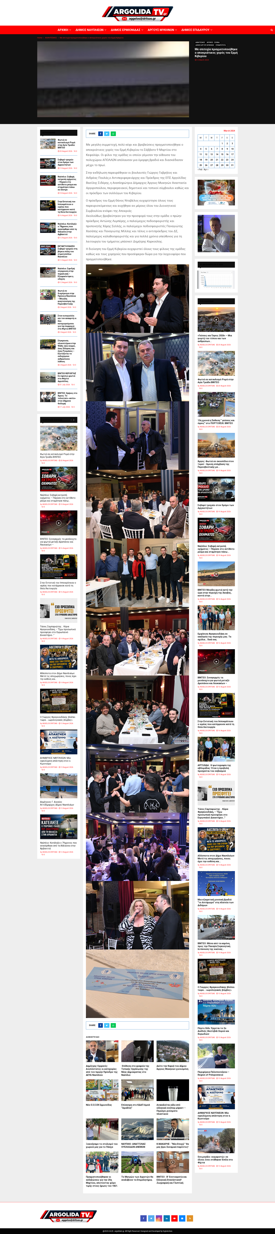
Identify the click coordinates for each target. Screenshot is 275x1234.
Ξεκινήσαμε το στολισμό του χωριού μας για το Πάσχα (102, 1145)
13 (211, 154)
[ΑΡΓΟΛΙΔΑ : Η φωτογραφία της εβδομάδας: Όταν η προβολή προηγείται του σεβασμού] (216, 749)
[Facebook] (143, 1218)
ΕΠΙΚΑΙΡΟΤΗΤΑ (221, 45)
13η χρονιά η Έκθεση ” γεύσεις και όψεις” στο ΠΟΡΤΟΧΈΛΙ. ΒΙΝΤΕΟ (216, 422)
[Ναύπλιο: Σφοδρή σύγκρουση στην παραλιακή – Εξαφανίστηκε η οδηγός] (48, 272)
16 (227, 154)
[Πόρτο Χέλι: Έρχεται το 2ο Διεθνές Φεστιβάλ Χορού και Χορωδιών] (216, 1012)
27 (211, 165)
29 (222, 165)
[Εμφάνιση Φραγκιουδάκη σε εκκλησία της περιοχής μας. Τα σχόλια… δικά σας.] (216, 617)
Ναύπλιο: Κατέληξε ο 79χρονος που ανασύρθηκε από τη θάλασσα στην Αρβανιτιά (67, 229)
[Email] (182, 1218)
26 (206, 165)
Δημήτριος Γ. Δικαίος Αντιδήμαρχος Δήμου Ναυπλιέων (57, 803)
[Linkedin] (167, 1218)
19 (206, 160)
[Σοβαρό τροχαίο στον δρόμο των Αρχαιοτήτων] (48, 163)
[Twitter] (151, 1218)
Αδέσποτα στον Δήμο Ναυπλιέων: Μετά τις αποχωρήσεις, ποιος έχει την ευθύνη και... (58, 676)
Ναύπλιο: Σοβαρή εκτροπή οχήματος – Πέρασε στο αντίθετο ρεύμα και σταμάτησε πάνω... (57, 498)
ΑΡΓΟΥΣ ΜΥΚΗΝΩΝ (222, 2)
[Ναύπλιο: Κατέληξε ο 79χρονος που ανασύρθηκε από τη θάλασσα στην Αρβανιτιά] (48, 228)
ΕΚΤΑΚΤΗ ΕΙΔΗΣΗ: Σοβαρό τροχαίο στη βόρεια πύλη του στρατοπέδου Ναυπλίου (67, 251)
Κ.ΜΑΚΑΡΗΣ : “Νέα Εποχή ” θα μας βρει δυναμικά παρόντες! (173, 1145)
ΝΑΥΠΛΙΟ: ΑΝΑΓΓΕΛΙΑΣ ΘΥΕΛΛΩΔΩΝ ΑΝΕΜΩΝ (133, 1145)
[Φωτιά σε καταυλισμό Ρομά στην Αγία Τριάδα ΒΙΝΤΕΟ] (48, 144)
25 (201, 165)
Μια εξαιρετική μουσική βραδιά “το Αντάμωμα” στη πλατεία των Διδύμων (216, 902)
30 (227, 165)
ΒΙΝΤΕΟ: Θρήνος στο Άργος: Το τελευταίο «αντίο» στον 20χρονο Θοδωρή (67, 398)
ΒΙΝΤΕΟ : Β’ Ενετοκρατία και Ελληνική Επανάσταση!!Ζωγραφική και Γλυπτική (172, 1179)
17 (232, 154)
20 (211, 160)
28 (217, 165)
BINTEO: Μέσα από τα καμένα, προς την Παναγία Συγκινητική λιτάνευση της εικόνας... (214, 946)
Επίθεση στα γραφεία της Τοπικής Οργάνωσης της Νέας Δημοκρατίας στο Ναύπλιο (135, 1070)
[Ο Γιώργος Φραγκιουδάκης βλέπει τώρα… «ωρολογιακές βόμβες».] (58, 701)
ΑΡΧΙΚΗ (172, 2)
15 (222, 154)
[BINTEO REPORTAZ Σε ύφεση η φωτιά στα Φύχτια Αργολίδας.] (48, 377)
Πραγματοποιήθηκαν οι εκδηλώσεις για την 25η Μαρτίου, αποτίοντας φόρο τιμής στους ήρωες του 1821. (102, 1181)
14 (217, 154)
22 (222, 160)
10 (232, 149)
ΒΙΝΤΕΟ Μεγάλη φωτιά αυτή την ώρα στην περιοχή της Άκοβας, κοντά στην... (215, 593)
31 (232, 165)
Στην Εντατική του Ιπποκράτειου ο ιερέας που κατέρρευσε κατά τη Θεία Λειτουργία (67, 206)
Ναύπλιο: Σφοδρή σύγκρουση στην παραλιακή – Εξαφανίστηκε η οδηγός (66, 273)
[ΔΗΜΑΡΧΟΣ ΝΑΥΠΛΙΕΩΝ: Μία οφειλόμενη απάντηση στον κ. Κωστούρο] (58, 742)
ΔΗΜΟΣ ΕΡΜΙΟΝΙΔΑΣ (204, 2)
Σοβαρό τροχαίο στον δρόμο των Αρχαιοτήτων (65, 162)
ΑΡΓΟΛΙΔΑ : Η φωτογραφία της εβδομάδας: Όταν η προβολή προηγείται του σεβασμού (214, 768)
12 (206, 154)
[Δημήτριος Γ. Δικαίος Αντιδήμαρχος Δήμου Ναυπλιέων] (58, 785)
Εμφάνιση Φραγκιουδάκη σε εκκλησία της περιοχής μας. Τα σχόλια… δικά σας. (214, 636)
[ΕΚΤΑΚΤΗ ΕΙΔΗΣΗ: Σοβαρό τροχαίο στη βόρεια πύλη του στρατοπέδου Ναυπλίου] (48, 250)
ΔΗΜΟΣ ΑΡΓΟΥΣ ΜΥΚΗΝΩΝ (205, 45)
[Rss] (190, 1218)
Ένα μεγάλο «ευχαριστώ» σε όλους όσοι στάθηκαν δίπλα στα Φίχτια (215, 1159)
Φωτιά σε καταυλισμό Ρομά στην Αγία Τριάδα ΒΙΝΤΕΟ (57, 455)
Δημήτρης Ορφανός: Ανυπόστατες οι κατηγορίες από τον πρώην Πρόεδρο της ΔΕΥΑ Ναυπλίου (102, 1070)
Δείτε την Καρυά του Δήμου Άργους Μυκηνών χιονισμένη (172, 1067)
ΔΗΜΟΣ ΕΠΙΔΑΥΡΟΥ (240, 2)
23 (227, 160)
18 (201, 160)
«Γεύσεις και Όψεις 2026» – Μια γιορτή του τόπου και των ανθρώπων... (215, 338)
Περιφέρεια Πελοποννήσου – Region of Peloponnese (213, 1073)
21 (217, 160)
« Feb (200, 169)
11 (201, 154)
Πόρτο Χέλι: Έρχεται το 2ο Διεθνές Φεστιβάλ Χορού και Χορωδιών (213, 1031)
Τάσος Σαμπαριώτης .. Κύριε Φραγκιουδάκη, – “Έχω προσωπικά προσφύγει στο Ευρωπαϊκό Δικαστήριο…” (58, 630)
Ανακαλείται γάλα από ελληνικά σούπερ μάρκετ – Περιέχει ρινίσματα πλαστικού (171, 1109)
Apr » (206, 169)
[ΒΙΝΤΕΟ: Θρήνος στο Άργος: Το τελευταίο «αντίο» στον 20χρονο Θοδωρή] (48, 397)
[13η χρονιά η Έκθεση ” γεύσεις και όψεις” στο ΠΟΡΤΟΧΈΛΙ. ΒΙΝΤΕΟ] (216, 404)
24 (232, 160)
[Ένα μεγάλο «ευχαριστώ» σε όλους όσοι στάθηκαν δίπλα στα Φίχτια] (216, 1140)
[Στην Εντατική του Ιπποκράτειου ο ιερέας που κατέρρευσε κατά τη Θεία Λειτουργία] (48, 205)
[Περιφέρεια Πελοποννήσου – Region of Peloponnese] (216, 1056)
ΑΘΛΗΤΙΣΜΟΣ (200, 42)
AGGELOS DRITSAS (49, 460)
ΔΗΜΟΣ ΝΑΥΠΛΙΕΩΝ (186, 2)
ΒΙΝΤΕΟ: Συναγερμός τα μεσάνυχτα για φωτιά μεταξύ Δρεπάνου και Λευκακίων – (58, 542)
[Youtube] (174, 1218)
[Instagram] (159, 1218)
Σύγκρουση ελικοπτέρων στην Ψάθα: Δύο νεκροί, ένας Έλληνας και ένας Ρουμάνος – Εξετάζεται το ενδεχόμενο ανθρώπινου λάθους (67, 351)
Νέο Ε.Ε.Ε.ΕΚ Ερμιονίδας (99, 1105)
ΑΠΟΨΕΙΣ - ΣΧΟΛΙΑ (213, 42)
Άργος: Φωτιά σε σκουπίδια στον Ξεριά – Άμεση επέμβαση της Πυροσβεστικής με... (216, 464)
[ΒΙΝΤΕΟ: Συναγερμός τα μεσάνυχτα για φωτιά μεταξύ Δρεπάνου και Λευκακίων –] (58, 522)
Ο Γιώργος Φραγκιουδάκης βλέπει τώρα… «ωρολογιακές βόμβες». (57, 718)
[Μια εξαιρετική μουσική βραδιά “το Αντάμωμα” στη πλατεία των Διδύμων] (216, 883)
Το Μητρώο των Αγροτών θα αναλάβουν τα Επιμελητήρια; (137, 1178)
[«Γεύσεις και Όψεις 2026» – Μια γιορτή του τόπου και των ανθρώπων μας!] (216, 319)
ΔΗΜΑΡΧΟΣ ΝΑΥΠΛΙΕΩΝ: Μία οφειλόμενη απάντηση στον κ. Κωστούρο (55, 761)
